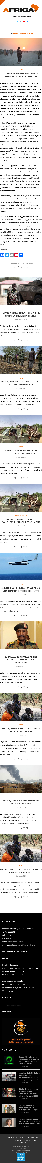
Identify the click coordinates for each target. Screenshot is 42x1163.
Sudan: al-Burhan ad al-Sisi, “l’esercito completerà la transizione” (21, 659)
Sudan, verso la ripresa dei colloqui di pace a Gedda (21, 452)
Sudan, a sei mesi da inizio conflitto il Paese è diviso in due (21, 520)
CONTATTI (8, 1140)
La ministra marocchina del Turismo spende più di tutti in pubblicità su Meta (29, 1121)
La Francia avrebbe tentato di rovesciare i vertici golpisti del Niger (28, 1107)
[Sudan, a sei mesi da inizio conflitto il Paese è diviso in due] (21, 498)
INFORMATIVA (21, 1143)
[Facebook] (14, 21)
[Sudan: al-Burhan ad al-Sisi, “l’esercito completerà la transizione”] (21, 635)
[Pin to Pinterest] (24, 267)
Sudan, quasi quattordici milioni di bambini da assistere (21, 871)
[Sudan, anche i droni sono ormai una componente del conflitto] (21, 566)
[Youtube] (24, 21)
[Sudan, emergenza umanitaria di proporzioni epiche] (21, 707)
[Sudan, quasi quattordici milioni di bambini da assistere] (21, 848)
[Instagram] (20, 21)
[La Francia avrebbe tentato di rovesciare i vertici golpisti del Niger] (9, 1108)
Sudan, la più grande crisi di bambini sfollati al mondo (21, 75)
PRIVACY (34, 1140)
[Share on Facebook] (18, 267)
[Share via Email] (27, 267)
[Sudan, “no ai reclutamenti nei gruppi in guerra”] (21, 779)
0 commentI (29, 264)
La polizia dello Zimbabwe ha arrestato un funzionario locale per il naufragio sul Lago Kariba (29, 1076)
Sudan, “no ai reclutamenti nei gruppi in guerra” (21, 802)
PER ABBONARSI (18, 1138)
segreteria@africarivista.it (24, 945)
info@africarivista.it (15, 942)
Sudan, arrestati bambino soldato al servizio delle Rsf (21, 383)
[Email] (27, 21)
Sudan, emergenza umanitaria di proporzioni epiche (21, 730)
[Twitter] (17, 21)
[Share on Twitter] (21, 267)
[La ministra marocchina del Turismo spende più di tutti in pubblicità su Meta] (9, 1122)
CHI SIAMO (8, 1138)
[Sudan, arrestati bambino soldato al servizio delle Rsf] (21, 360)
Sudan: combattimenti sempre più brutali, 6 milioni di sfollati (21, 314)
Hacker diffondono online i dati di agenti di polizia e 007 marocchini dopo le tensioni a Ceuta (29, 1060)
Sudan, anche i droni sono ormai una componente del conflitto (21, 589)
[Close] (3, 3)
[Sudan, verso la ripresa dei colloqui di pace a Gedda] (21, 429)
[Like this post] (15, 267)
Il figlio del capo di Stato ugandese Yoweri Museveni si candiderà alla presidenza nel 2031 (28, 1092)
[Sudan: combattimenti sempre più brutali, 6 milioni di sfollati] (21, 291)
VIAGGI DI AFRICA (32, 1138)
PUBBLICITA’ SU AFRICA (22, 1140)
